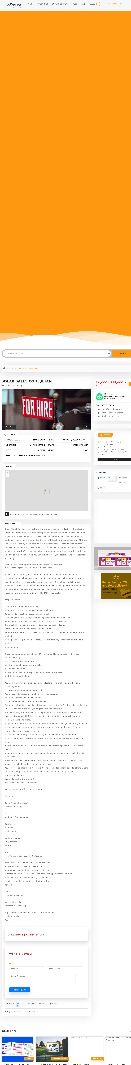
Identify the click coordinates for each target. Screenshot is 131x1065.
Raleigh (20, 386)
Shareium (109, 394)
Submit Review (20, 990)
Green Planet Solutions (32, 455)
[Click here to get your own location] (109, 353)
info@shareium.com (110, 416)
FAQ (83, 4)
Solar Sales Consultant (28, 381)
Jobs (11, 368)
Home (29, 4)
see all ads (109, 399)
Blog (75, 4)
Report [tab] (107, 435)
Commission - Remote (22, 1012)
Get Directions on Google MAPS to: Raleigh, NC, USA (33, 514)
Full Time (36, 1012)
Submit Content (60, 4)
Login (92, 4)
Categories (42, 4)
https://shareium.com (111, 409)
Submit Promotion (114, 4)
